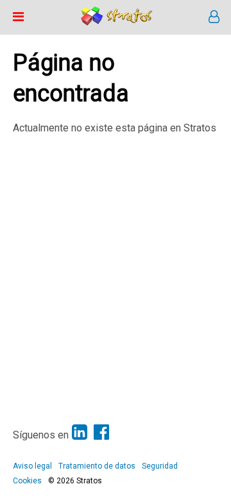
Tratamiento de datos (96, 466)
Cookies (27, 480)
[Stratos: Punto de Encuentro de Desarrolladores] (117, 22)
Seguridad (160, 466)
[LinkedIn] (79, 432)
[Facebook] (101, 432)
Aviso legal (32, 466)
